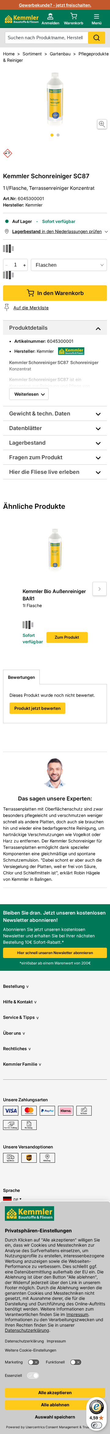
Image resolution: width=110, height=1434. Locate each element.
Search (96, 38)
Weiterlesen (26, 394)
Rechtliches (17, 1048)
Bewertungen (21, 677)
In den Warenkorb (60, 293)
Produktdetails (28, 328)
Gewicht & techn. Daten (39, 413)
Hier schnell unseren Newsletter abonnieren (55, 952)
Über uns (14, 1033)
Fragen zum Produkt (35, 457)
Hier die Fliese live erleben (44, 472)
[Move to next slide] (100, 589)
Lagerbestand (27, 442)
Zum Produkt (67, 637)
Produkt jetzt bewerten (37, 708)
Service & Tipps (21, 1017)
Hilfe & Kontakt (20, 1001)
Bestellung (16, 986)
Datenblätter (25, 428)
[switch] (96, 1425)
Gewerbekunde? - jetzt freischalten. (55, 5)
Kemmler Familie (22, 1064)
